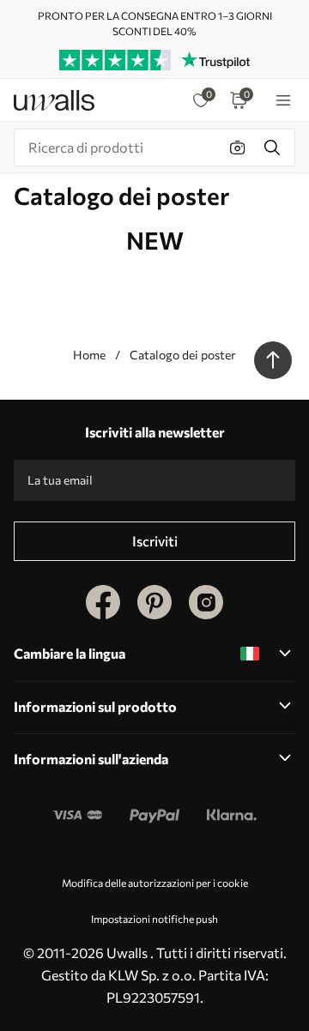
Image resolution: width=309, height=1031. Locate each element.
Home (89, 354)
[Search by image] (237, 147)
